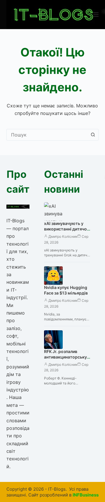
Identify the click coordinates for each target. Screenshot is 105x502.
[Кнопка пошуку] (92, 134)
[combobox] (47, 135)
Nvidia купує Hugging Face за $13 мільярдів (66, 290)
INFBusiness (86, 495)
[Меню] (96, 14)
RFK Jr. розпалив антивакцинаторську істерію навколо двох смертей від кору (66, 359)
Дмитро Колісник (62, 236)
